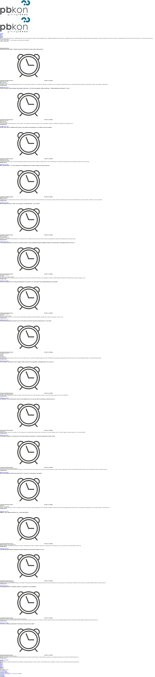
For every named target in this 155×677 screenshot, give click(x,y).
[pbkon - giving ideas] (15, 15)
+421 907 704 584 (3, 671)
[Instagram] (2, 676)
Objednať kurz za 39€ (4, 319)
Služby (1, 34)
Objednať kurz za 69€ (4, 472)
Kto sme (1, 33)
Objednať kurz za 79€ (4, 126)
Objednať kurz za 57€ (4, 87)
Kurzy (1, 35)
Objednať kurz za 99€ (4, 280)
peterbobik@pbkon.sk (4, 672)
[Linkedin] (2, 675)
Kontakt (1, 36)
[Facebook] (2, 674)
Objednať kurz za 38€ (4, 164)
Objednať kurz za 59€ (4, 202)
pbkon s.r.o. (9, 673)
